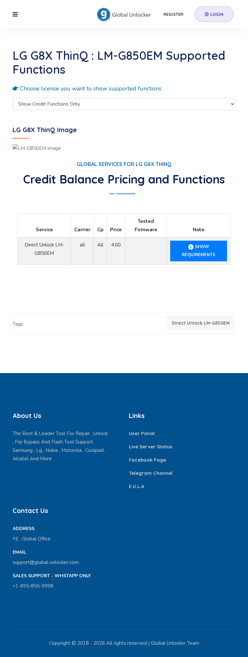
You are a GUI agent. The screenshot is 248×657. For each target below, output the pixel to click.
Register (173, 14)
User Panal (142, 433)
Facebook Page (147, 460)
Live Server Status (150, 446)
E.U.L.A (136, 486)
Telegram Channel (150, 473)
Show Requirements (198, 251)
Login (216, 14)
